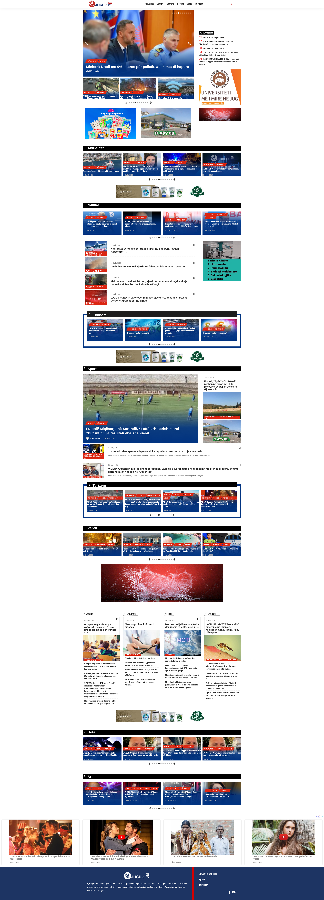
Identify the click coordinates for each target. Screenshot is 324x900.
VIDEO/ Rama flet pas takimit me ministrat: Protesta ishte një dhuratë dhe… (100, 223)
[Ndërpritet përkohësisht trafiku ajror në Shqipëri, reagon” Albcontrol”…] (96, 248)
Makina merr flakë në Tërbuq (95, 287)
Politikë (90, 217)
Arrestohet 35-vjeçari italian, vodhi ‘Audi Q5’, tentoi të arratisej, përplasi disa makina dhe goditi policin (141, 168)
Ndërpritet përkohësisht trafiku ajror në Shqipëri (95, 254)
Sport (90, 423)
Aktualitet (93, 61)
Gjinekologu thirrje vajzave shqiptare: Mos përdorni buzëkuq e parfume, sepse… (222, 695)
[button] (172, 13)
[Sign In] (231, 4)
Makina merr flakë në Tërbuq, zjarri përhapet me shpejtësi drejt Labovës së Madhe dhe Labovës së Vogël (149, 283)
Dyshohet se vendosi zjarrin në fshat (95, 270)
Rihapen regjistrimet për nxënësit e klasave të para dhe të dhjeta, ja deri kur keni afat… (100, 628)
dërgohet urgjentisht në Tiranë (95, 303)
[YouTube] (233, 892)
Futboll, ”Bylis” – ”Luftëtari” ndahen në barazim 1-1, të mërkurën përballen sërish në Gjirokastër (220, 385)
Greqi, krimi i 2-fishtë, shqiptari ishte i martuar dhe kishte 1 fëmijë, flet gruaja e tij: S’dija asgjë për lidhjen (142, 752)
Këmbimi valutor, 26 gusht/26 (101, 333)
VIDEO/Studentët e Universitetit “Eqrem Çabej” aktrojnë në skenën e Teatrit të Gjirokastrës (102, 794)
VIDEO (119, 495)
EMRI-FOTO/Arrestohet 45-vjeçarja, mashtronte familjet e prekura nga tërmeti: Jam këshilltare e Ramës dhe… (100, 168)
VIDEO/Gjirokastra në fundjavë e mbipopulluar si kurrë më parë (214, 505)
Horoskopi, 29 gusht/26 (213, 48)
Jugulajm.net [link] (92, 884)
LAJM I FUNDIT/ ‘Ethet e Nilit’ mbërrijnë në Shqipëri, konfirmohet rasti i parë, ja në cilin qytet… (222, 628)
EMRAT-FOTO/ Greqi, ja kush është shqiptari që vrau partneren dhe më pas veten (182, 754)
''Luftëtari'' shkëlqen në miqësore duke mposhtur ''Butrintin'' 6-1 (93, 456)
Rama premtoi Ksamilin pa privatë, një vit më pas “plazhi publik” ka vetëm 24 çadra (141, 550)
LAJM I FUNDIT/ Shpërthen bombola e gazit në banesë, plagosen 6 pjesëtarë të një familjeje (221, 170)
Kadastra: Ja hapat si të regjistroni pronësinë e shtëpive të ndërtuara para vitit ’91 (221, 550)
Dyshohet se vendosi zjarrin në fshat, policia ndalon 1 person (148, 266)
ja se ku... (170, 654)
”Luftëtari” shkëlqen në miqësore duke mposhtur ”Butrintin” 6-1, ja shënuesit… (156, 451)
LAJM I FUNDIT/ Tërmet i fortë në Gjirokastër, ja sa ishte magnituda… (181, 170)
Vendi (228, 324)
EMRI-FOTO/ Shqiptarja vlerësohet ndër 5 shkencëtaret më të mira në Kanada (140, 682)
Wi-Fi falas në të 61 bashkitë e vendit (135, 98)
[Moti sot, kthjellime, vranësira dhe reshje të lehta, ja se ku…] (182, 643)
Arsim (129, 788)
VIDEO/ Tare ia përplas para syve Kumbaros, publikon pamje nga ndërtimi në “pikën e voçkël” (143, 504)
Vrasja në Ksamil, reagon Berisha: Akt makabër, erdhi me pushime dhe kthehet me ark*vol (181, 223)
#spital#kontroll (133, 654)
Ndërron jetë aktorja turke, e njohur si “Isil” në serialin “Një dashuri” (180, 795)
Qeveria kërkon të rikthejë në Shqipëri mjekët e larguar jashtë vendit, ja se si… (222, 676)
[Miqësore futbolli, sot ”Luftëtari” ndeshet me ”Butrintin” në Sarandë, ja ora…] (140, 408)
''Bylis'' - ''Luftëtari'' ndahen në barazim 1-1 (221, 417)
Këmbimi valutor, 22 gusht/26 (177, 333)
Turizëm (102, 495)
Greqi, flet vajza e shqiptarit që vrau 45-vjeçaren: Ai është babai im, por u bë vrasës (100, 754)
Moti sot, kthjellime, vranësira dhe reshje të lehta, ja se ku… (182, 625)
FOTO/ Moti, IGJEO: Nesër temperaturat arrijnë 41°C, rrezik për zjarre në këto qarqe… (181, 668)
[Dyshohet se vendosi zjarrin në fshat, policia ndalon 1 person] (96, 264)
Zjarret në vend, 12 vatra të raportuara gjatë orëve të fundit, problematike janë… (100, 97)
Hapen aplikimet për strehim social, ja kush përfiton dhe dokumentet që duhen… (218, 330)
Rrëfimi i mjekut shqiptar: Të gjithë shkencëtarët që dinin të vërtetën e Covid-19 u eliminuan (221, 685)
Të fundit (105, 61)
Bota (99, 749)
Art (88, 788)
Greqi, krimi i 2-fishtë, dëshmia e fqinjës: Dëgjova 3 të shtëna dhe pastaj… (219, 754)
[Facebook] (229, 892)
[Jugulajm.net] (101, 4)
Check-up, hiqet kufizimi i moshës (139, 625)
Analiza (129, 494)
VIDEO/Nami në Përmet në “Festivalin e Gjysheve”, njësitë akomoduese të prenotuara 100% (179, 504)
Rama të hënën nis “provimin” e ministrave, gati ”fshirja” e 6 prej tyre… (141, 225)
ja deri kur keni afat (93, 660)
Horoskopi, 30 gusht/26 (213, 37)
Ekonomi (94, 329)
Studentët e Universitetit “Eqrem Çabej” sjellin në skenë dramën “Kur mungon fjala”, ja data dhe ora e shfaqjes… (141, 794)
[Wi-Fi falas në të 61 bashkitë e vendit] (138, 88)
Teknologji (137, 94)
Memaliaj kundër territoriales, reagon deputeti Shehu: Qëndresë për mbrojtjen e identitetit (221, 223)
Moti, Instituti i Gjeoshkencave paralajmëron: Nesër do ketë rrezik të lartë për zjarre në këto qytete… (181, 685)
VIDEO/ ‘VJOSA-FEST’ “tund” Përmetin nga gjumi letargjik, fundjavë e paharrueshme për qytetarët (220, 794)
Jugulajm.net (96, 438)
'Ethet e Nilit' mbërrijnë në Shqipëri (221, 660)
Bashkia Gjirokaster (92, 477)
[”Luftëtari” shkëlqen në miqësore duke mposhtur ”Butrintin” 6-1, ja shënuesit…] (93, 451)
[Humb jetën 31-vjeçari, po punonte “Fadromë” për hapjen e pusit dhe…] (138, 43)
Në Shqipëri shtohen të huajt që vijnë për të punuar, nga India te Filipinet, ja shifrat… (142, 330)
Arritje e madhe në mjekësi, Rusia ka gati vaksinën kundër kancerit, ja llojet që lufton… (141, 672)
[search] (236, 4)
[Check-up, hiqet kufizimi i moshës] (141, 643)
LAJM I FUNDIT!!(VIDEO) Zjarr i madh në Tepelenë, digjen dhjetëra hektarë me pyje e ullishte (219, 61)
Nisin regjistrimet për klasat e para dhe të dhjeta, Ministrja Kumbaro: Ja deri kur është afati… (101, 676)
